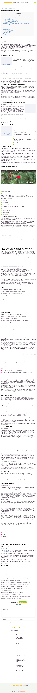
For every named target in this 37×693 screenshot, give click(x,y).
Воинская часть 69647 (6, 29)
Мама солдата (5, 28)
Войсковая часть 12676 (6, 18)
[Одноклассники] (17, 604)
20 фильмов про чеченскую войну (19, 675)
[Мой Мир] (19, 604)
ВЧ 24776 (14, 268)
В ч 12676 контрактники (9, 19)
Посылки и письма (8, 31)
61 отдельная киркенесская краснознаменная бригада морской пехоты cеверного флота (21, 636)
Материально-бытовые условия (26, 436)
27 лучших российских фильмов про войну (20, 666)
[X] (20, 604)
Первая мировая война (15, 630)
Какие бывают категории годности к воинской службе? (6, 64)
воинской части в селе (5, 550)
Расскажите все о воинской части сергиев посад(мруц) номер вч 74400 (6, 134)
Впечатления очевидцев (9, 30)
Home (3, 8)
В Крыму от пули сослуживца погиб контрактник (11, 34)
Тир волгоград (13, 680)
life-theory (8, 2)
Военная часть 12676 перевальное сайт (11, 21)
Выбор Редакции (6, 26)
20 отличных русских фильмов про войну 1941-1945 (21, 660)
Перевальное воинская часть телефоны (11, 20)
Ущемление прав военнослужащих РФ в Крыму (11, 17)
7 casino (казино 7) (19, 670)
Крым (4, 33)
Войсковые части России (9, 22)
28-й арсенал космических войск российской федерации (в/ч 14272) (21, 654)
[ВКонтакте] (16, 604)
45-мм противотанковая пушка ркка (20, 648)
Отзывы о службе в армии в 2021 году (31, 111)
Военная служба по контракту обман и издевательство (14, 16)
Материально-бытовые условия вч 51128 (10, 27)
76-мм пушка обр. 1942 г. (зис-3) (20, 643)
